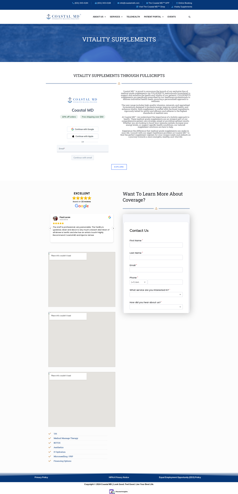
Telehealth (133, 17)
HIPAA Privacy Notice (119, 477)
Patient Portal (152, 17)
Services (115, 17)
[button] (99, 16)
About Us (98, 17)
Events (172, 17)
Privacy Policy (41, 477)
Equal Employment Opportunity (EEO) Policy (180, 477)
